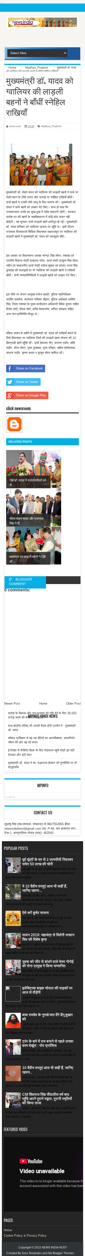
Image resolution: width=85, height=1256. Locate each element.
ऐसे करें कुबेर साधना (35, 913)
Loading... (11, 797)
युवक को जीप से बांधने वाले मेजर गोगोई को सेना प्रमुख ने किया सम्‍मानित (47, 964)
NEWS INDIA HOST (54, 1247)
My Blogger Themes (61, 1253)
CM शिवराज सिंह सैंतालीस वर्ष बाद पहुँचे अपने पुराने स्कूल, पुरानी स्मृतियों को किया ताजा (47, 1098)
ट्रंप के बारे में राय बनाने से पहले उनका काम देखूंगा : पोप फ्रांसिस (47, 1043)
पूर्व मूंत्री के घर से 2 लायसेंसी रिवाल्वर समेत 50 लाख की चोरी (47, 862)
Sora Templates (32, 1253)
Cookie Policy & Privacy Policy (25, 1235)
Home (8, 1230)
